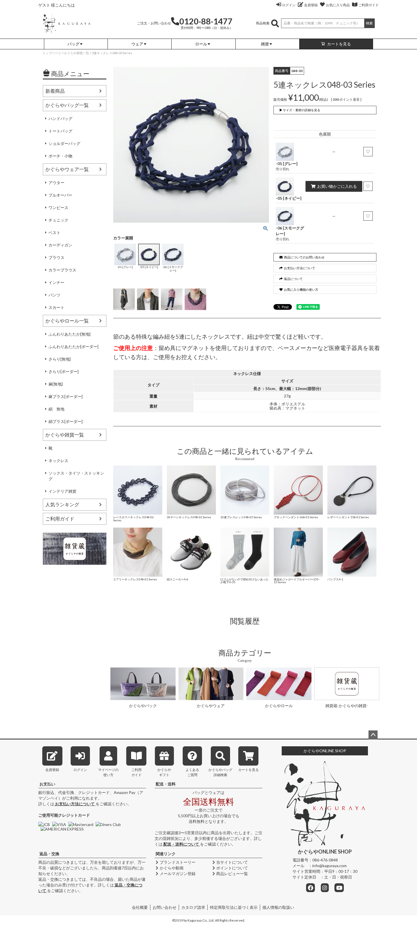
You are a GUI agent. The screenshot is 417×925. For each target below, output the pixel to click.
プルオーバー (60, 195)
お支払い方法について (75, 803)
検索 (369, 23)
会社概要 (140, 907)
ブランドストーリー (177, 862)
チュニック (58, 220)
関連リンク (166, 853)
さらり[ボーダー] (64, 371)
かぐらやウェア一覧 (67, 169)
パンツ (54, 294)
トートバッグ (60, 130)
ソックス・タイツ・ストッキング (76, 476)
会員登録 (311, 5)
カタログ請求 (193, 907)
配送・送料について (181, 844)
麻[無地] (56, 384)
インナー (56, 282)
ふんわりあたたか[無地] (69, 334)
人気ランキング (62, 504)
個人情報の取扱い (278, 907)
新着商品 (55, 91)
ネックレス (58, 460)
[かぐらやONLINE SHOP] (66, 22)
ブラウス (56, 257)
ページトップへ (373, 734)
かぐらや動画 (172, 867)
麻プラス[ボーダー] (66, 396)
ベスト (54, 232)
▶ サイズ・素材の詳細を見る (299, 110)
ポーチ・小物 (60, 155)
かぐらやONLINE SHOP (325, 750)
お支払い (47, 783)
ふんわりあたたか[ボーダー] (73, 346)
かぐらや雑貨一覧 (76, 53)
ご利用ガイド (368, 5)
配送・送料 (166, 783)
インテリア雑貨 (62, 491)
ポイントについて (232, 867)
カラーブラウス (62, 269)
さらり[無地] (60, 359)
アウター (56, 182)
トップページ (52, 53)
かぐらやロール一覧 (67, 321)
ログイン (289, 5)
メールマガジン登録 (177, 873)
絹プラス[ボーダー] (66, 421)
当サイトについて (232, 862)
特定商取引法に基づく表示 (234, 907)
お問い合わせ (164, 907)
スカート (56, 307)
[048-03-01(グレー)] (124, 299)
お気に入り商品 (338, 5)
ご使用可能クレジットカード (64, 815)
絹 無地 (56, 408)
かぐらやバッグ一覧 (67, 105)
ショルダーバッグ (64, 143)
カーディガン (60, 245)
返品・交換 (49, 853)
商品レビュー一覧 (232, 873)
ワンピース (58, 207)
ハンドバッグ (60, 118)
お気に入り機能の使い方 (301, 289)
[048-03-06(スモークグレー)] (171, 299)
